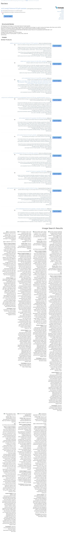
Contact (62, 16)
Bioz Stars (61, 17)
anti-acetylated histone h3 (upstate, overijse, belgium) (31, 208)
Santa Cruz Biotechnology (45, 43)
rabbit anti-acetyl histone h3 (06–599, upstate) (33, 61)
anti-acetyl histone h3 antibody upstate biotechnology (22, 188)
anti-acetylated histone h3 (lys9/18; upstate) (34, 78)
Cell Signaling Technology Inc (34, 8)
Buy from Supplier (8, 16)
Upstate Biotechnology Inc (45, 188)
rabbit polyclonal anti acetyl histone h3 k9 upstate (24, 43)
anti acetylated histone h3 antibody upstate (26, 153)
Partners (62, 15)
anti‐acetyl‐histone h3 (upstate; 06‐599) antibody (32, 118)
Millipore (49, 61)
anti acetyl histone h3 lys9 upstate (26, 135)
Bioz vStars (61, 19)
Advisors (62, 14)
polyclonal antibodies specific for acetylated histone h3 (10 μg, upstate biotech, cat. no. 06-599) (28, 97)
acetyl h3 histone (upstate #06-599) (36, 171)
